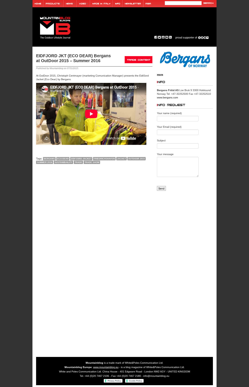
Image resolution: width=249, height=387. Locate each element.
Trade (78, 162)
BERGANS (49, 158)
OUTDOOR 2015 (136, 158)
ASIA (148, 3)
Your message (165, 154)
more (160, 74)
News (69, 3)
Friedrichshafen (104, 158)
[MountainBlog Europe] (55, 27)
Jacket (121, 158)
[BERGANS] (185, 59)
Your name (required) (169, 113)
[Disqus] (94, 216)
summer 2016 (44, 162)
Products (53, 3)
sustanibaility (63, 162)
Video (82, 3)
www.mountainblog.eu (105, 367)
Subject (161, 140)
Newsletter (133, 3)
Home (38, 3)
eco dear (63, 158)
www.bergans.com (167, 97)
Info (117, 3)
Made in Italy (101, 3)
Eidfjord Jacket (81, 158)
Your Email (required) (169, 126)
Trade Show (91, 162)
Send (161, 188)
